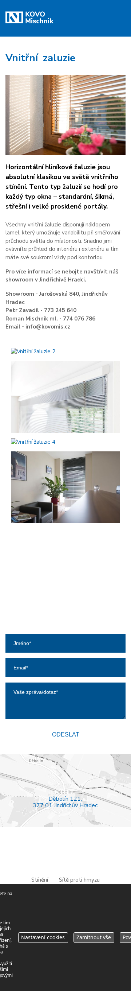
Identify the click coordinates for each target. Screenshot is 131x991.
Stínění (39, 879)
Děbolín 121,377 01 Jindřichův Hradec (65, 802)
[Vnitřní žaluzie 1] (65, 115)
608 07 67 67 (70, 584)
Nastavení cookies (43, 937)
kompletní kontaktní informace (65, 623)
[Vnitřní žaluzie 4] (65, 442)
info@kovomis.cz (70, 592)
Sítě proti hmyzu (79, 879)
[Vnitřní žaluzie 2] (65, 351)
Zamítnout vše (93, 937)
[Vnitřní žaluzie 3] (65, 397)
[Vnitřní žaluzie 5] (65, 487)
